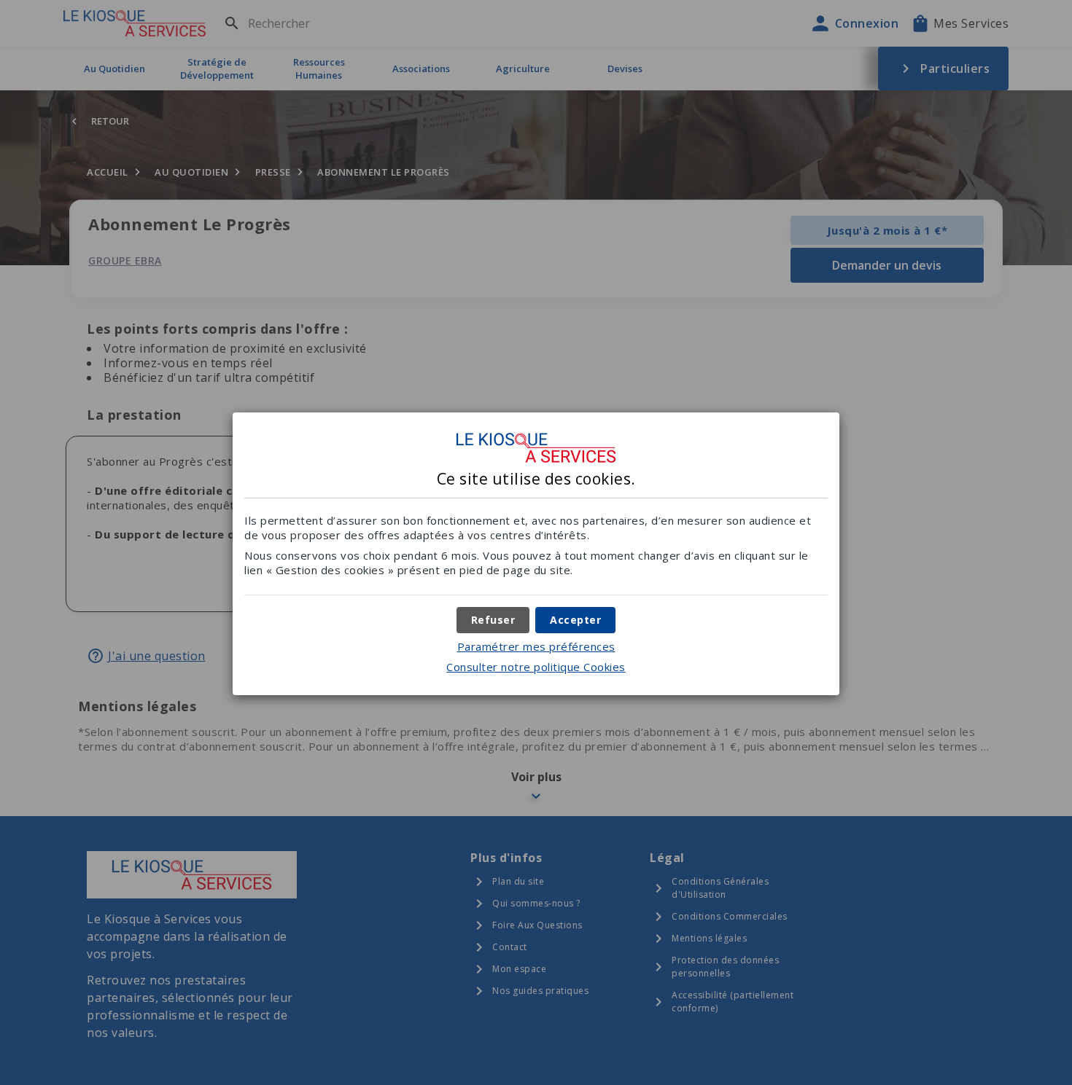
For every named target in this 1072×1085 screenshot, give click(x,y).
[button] (575, 620)
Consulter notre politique (536, 666)
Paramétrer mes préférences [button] (536, 646)
